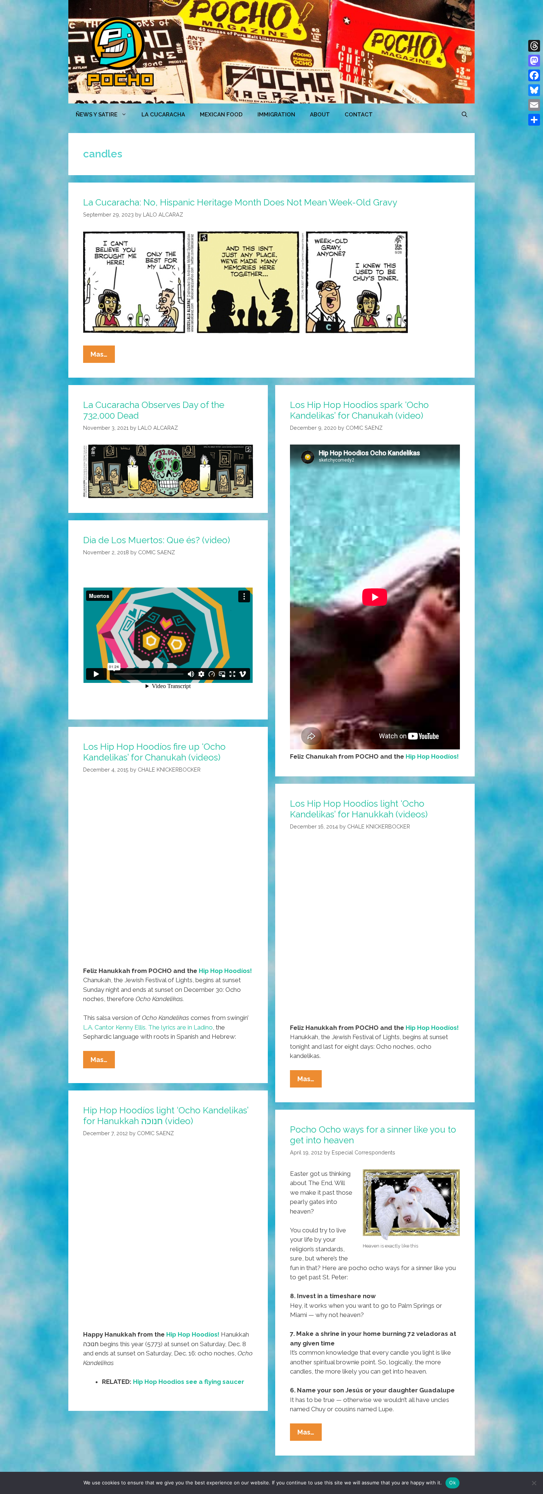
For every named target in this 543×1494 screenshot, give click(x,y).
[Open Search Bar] (464, 114)
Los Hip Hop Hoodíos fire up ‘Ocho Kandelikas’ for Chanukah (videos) (154, 752)
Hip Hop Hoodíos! (432, 756)
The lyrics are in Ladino (180, 1027)
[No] (533, 1483)
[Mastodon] (534, 60)
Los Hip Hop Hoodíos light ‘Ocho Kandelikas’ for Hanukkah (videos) (359, 809)
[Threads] (534, 45)
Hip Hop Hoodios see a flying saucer (188, 1381)
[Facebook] (534, 75)
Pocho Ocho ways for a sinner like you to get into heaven (373, 1135)
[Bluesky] (534, 90)
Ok (452, 1483)
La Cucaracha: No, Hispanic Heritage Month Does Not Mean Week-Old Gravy (240, 202)
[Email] (534, 105)
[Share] (534, 119)
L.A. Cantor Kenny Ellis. (115, 1027)
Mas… (102, 356)
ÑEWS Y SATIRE (96, 114)
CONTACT (359, 114)
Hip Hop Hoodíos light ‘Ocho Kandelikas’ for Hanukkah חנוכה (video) (165, 1115)
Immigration (276, 114)
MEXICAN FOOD (221, 114)
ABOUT (320, 114)
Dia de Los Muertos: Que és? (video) (156, 540)
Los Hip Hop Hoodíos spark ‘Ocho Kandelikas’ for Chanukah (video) (359, 410)
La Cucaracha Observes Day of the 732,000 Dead (153, 410)
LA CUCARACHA (163, 114)
